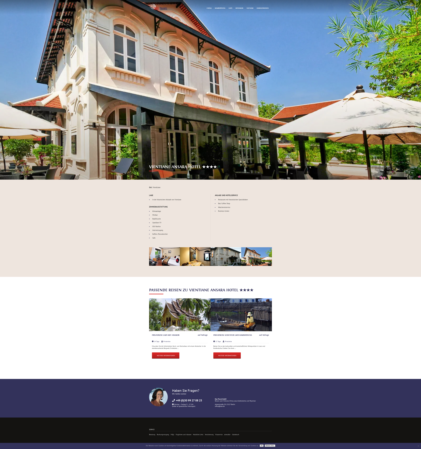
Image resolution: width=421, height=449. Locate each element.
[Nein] (418, 446)
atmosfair (227, 434)
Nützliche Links (198, 434)
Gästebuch (235, 434)
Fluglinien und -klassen (183, 434)
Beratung (152, 434)
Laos (230, 8)
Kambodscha (220, 8)
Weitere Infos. (270, 445)
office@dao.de (220, 406)
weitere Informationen (166, 355)
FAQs (172, 434)
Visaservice (219, 434)
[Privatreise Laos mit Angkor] (179, 315)
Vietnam (250, 8)
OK (262, 445)
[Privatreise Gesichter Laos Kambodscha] (241, 315)
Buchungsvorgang (163, 434)
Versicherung (209, 434)
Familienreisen (263, 8)
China (209, 8)
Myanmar (239, 8)
